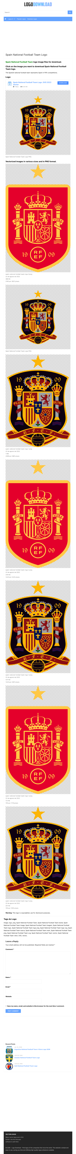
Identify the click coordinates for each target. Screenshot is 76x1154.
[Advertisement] (38, 36)
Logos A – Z (11, 19)
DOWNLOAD (63, 83)
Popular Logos (21, 19)
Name (8, 977)
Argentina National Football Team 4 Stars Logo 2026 (32, 1049)
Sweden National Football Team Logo (27, 1058)
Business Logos (32, 19)
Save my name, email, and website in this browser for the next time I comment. (35, 1006)
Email (8, 987)
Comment (10, 949)
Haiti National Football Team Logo (25, 1066)
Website (9, 996)
